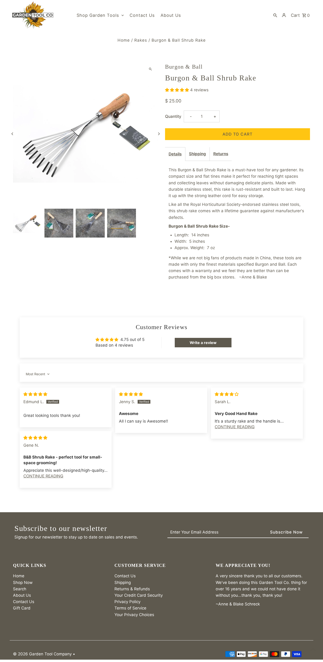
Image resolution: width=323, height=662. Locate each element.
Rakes (140, 40)
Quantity (173, 116)
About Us (22, 595)
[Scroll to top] (313, 649)
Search (19, 589)
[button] (177, 90)
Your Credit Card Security (138, 595)
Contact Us (23, 601)
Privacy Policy (127, 601)
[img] (35, 394)
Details (175, 154)
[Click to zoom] (150, 69)
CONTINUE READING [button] (235, 426)
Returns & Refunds (132, 589)
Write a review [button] (203, 342)
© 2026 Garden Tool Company (43, 654)
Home (124, 40)
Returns (220, 153)
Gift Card (22, 608)
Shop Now (23, 582)
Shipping (197, 153)
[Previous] (12, 133)
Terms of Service (130, 608)
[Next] (158, 133)
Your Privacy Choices (134, 614)
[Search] (275, 15)
